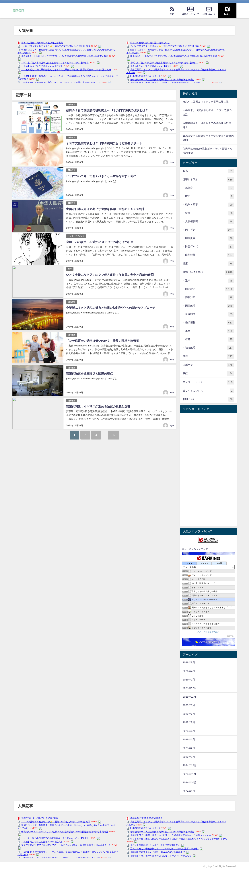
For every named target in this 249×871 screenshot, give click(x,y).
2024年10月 (190, 782)
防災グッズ (209, 246)
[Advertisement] (208, 469)
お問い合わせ (208, 399)
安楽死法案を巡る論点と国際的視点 (89, 373)
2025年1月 (189, 757)
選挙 (209, 280)
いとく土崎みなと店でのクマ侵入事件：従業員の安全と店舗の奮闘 (110, 274)
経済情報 (209, 322)
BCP (209, 196)
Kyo (172, 129)
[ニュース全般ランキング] (208, 540)
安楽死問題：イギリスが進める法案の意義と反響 (98, 406)
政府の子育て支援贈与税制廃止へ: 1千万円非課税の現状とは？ (107, 110)
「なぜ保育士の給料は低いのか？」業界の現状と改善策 (102, 340)
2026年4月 (189, 671)
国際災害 (209, 238)
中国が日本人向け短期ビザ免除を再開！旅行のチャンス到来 (105, 208)
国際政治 (71, 203)
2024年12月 (190, 765)
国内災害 (209, 229)
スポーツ (208, 364)
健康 (208, 263)
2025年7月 (189, 705)
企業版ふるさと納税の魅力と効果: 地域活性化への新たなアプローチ (110, 307)
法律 (209, 213)
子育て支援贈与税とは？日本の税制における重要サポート (104, 143)
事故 (208, 373)
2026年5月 (189, 662)
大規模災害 (209, 221)
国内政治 (71, 104)
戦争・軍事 (209, 204)
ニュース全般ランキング (195, 549)
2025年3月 (189, 739)
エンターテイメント (76, 236)
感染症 (209, 188)
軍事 (209, 330)
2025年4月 (189, 731)
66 (113, 434)
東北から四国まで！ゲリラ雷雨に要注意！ (207, 101)
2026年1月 (189, 679)
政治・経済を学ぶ (208, 272)
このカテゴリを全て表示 (208, 632)
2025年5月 (189, 722)
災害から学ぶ (208, 179)
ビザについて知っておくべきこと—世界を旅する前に (101, 175)
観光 (208, 171)
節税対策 (71, 302)
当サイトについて (208, 390)
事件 (70, 269)
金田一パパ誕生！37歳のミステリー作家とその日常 (100, 241)
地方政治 (209, 347)
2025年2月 (189, 748)
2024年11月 (189, 774)
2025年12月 (190, 688)
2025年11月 (189, 696)
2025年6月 (189, 714)
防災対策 (209, 255)
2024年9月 (189, 791)
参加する (230, 636)
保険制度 (209, 314)
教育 (209, 339)
